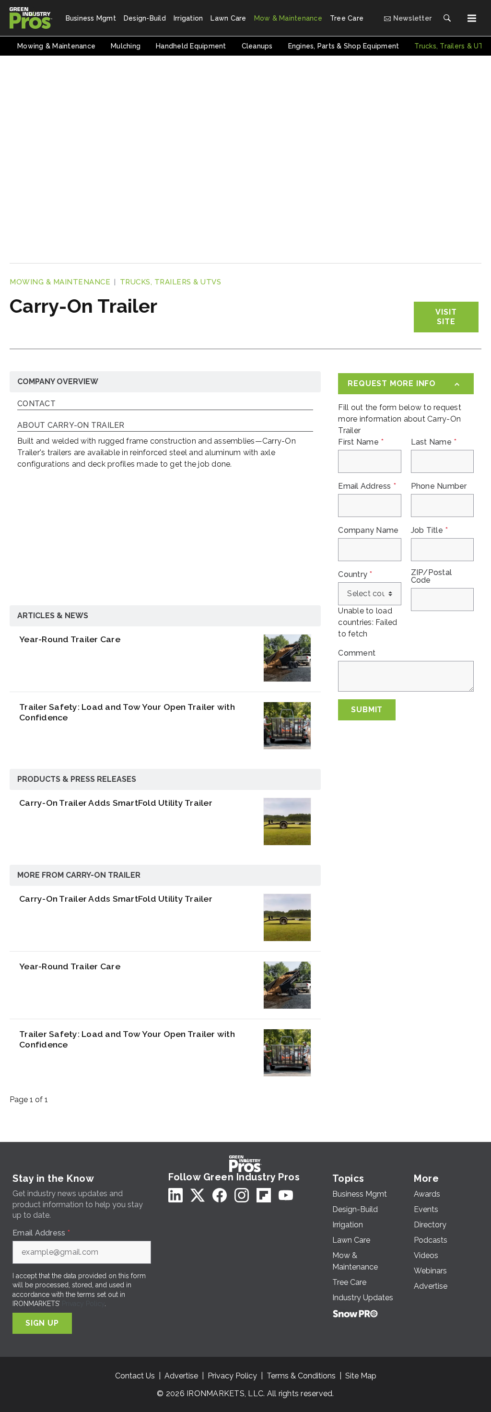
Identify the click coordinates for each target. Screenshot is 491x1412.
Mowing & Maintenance (60, 282)
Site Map (360, 1375)
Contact (36, 404)
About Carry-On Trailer (71, 426)
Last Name (434, 442)
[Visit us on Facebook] (219, 1195)
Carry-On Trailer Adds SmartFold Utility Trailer (115, 803)
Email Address (367, 486)
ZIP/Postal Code (431, 576)
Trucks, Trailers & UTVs (171, 282)
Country (355, 574)
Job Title (429, 530)
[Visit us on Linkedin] (175, 1195)
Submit (367, 709)
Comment (356, 653)
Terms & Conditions (301, 1375)
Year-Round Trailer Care (69, 639)
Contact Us (135, 1375)
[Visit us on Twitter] (197, 1195)
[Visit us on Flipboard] (264, 1195)
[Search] (446, 18)
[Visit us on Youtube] (286, 1195)
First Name (361, 442)
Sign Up (42, 1323)
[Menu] (471, 18)
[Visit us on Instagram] (241, 1195)
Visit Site (445, 316)
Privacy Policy (83, 1303)
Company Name (368, 530)
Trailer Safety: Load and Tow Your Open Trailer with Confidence (127, 712)
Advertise (181, 1375)
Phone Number (439, 486)
